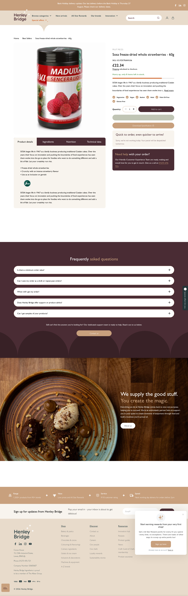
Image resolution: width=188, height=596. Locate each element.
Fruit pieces (117, 49)
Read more (169, 90)
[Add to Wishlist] (143, 117)
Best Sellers (27, 38)
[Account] (167, 18)
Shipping (115, 69)
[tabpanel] (60, 177)
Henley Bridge (27, 588)
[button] (185, 298)
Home (16, 38)
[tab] (25, 142)
